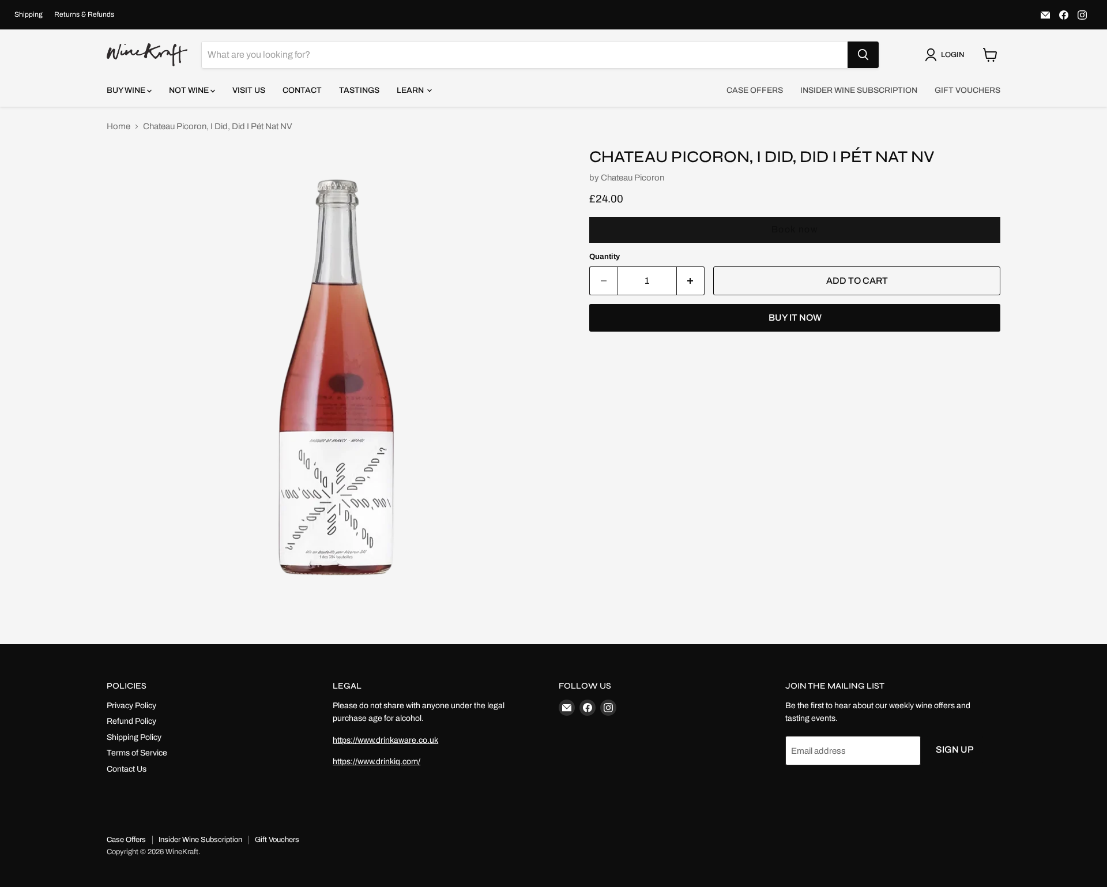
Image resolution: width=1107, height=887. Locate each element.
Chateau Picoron (632, 177)
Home (118, 126)
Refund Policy (131, 721)
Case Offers (754, 90)
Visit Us (248, 90)
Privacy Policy (131, 705)
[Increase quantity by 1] (691, 280)
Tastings (359, 90)
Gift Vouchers (967, 90)
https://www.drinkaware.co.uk (385, 740)
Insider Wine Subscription (858, 90)
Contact (302, 90)
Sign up (955, 749)
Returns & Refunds (84, 14)
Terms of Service (137, 753)
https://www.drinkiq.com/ (376, 761)
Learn (411, 90)
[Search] (863, 55)
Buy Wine (127, 90)
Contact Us (126, 769)
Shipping (28, 14)
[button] (947, 55)
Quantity (604, 256)
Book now (795, 229)
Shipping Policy (134, 737)
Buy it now (795, 317)
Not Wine (189, 90)
